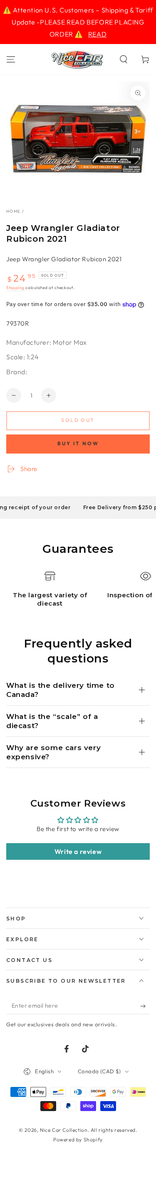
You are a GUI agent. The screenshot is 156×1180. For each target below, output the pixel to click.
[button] (123, 59)
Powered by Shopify (78, 1139)
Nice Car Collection (63, 1130)
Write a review (78, 851)
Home (13, 211)
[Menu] (11, 59)
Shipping (15, 287)
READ (97, 34)
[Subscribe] (145, 1006)
